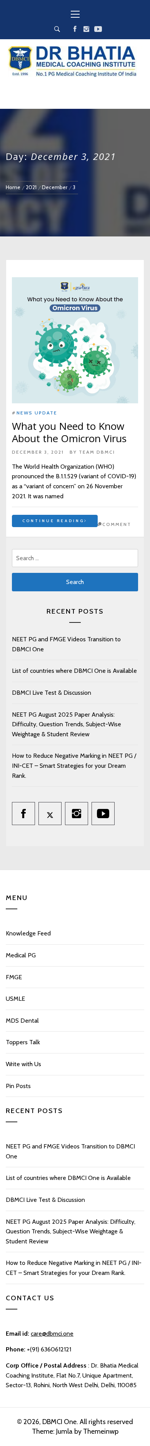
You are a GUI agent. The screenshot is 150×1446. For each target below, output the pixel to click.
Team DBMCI (97, 452)
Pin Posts (18, 1086)
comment (116, 524)
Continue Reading (53, 520)
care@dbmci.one (52, 1333)
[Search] (57, 29)
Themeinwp (100, 1431)
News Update (37, 413)
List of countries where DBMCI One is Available (74, 670)
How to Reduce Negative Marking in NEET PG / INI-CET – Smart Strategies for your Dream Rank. (74, 765)
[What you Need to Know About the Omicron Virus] (75, 340)
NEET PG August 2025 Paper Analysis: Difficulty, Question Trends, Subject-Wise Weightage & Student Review (66, 724)
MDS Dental (22, 1020)
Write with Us (23, 1064)
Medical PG (21, 955)
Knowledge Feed (28, 933)
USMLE (15, 998)
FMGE (14, 977)
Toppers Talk (23, 1042)
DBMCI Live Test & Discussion (51, 692)
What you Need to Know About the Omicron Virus (69, 432)
